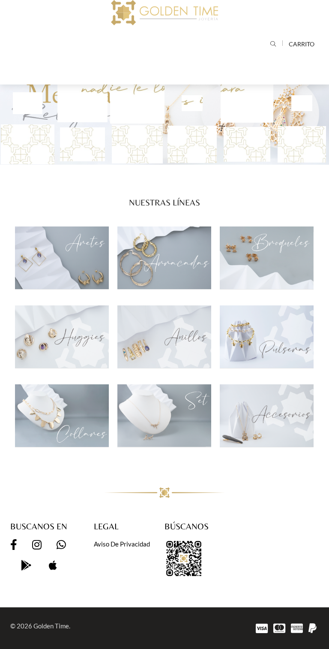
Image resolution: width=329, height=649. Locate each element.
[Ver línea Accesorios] (267, 415)
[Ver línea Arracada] (164, 257)
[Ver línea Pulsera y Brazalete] (267, 336)
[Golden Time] (164, 12)
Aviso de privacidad (122, 544)
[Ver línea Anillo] (164, 336)
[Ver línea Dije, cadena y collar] (62, 415)
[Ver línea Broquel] (267, 257)
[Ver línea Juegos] (164, 415)
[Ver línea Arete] (62, 257)
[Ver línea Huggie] (62, 336)
